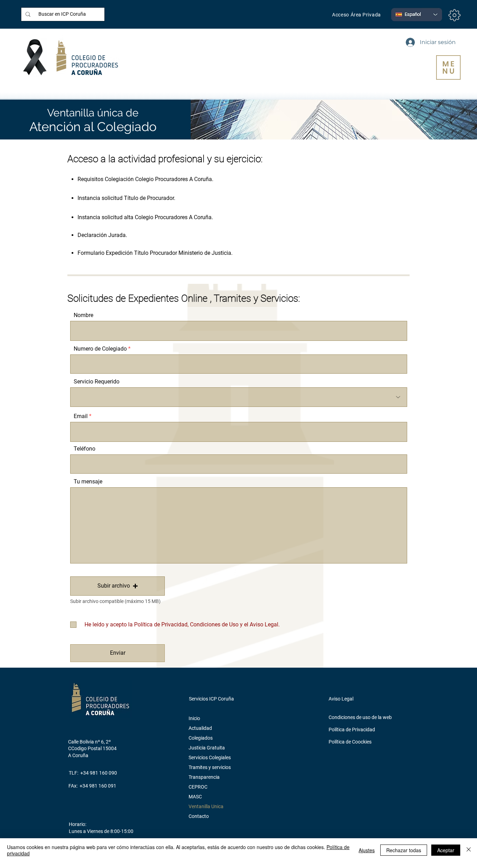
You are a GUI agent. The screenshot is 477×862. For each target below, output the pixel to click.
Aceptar (445, 850)
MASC (195, 796)
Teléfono (84, 449)
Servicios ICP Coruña (211, 699)
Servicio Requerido (96, 382)
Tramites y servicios (210, 767)
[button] (448, 67)
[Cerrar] (468, 850)
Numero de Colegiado (100, 349)
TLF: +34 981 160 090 (93, 773)
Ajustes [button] (367, 850)
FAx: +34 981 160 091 (92, 786)
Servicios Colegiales (210, 757)
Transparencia (204, 777)
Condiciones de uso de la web (360, 717)
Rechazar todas (403, 850)
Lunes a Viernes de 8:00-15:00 (101, 831)
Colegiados (201, 738)
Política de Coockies (350, 742)
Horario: (77, 824)
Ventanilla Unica (206, 806)
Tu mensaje (88, 481)
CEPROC (198, 787)
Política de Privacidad (352, 729)
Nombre (83, 315)
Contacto (199, 816)
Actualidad (200, 728)
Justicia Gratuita (207, 747)
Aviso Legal (341, 699)
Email (81, 416)
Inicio (194, 718)
